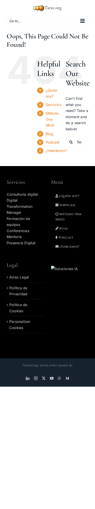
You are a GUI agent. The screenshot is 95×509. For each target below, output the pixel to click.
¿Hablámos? (57, 150)
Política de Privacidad (18, 291)
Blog (49, 134)
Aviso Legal (19, 277)
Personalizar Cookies (19, 324)
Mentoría (14, 237)
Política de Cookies (18, 308)
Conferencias (18, 231)
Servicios (53, 104)
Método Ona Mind (52, 119)
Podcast (53, 142)
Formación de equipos (18, 221)
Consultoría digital (22, 194)
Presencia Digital (21, 243)
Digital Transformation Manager (19, 206)
